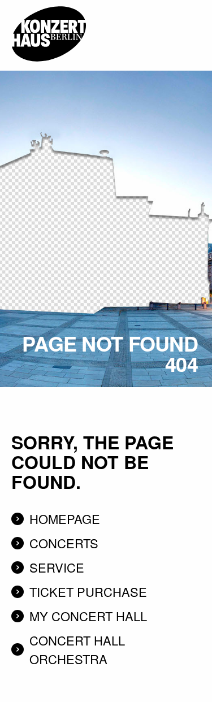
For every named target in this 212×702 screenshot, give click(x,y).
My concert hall (88, 616)
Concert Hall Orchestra (77, 649)
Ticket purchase (88, 591)
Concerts (63, 543)
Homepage (64, 518)
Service (56, 567)
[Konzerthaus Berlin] (48, 4)
